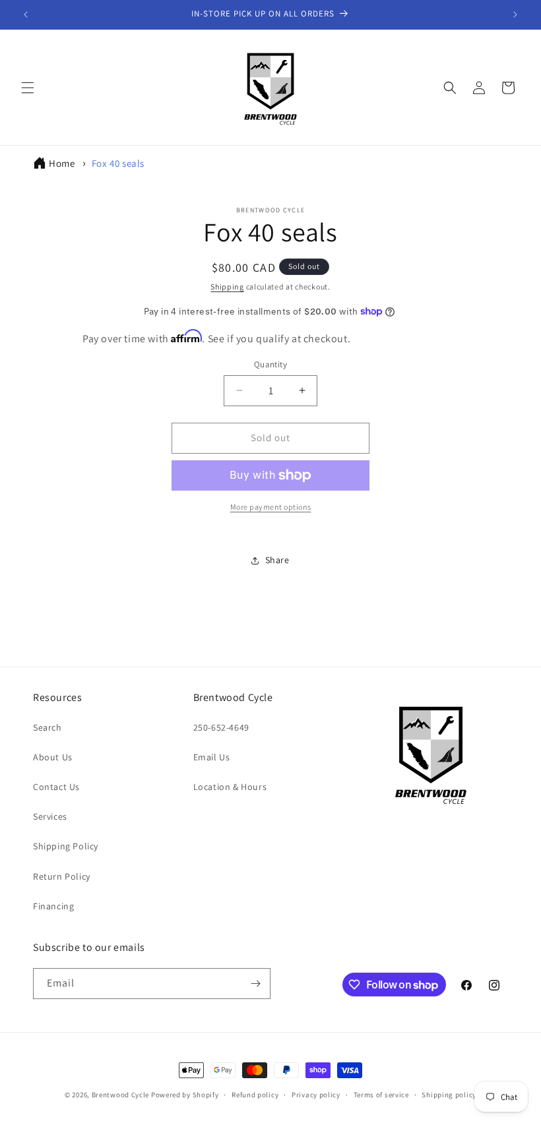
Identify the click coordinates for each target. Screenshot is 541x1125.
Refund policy (255, 1094)
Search (47, 727)
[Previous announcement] (25, 14)
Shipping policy (449, 1094)
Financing (53, 906)
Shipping (227, 286)
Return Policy (61, 876)
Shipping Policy (65, 846)
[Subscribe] (255, 983)
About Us (53, 757)
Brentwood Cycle (121, 1094)
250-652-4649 (221, 727)
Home (62, 163)
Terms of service (381, 1094)
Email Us (211, 757)
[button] (27, 87)
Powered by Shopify (185, 1094)
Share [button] (277, 560)
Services (50, 816)
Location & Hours (230, 787)
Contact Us (56, 787)
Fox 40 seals (118, 163)
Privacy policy (316, 1094)
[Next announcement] (515, 14)
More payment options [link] (270, 507)
